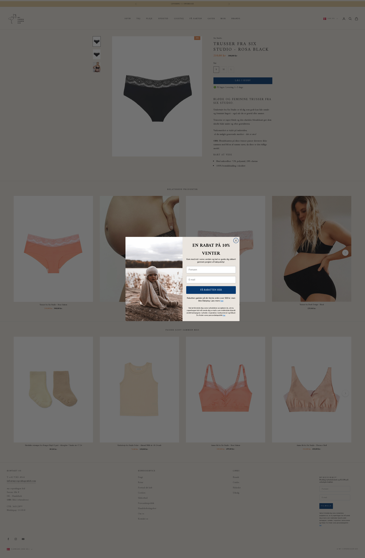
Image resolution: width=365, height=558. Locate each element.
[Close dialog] (235, 240)
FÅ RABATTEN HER (211, 290)
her (221, 300)
